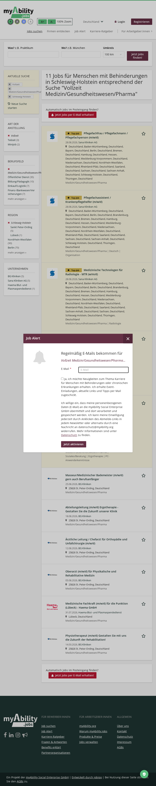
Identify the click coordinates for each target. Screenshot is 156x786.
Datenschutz (69, 435)
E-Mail (66, 369)
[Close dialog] (128, 338)
